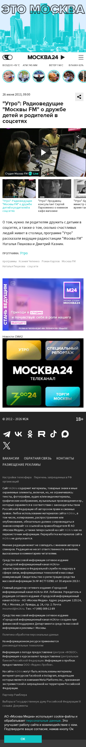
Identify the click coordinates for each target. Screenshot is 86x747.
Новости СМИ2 (13, 336)
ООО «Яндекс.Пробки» (38, 665)
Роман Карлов (51, 261)
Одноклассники (30, 434)
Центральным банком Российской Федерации (40, 658)
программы (10, 261)
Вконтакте (18, 434)
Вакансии (11, 458)
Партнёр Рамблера (15, 695)
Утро (24, 253)
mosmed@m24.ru (13, 609)
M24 (25, 419)
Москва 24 (43, 57)
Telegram (7, 434)
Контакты (65, 458)
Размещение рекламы (22, 464)
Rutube (42, 434)
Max (65, 434)
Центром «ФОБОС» (65, 652)
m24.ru (13, 488)
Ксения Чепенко (29, 261)
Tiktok (53, 434)
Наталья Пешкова (14, 266)
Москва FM (69, 261)
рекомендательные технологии (23, 645)
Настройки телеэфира (17, 477)
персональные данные (43, 721)
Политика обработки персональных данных (30, 635)
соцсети (32, 266)
